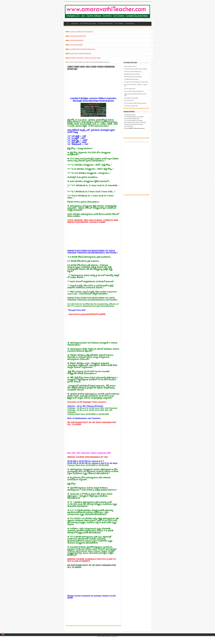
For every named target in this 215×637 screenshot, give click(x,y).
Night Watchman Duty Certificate (132, 74)
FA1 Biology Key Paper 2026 (131, 98)
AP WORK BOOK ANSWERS (75, 40)
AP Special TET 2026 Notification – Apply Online (136, 82)
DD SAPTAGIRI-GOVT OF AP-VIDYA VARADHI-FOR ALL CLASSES (91, 423)
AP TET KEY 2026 (128, 100)
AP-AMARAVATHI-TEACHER (68, 23)
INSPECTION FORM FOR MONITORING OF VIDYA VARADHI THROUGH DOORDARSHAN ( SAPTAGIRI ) (92, 252)
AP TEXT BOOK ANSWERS (75, 44)
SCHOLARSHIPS (129, 23)
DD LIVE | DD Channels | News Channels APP (89, 453)
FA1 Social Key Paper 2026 (131, 105)
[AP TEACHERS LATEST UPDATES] (107, 11)
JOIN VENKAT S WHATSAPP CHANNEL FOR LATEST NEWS (84, 58)
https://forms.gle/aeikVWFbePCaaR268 (87, 314)
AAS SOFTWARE (128, 126)
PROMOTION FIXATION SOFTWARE (133, 124)
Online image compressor (130, 66)
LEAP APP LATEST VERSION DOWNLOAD (79, 53)
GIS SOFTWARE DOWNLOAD (131, 118)
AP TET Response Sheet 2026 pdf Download (135, 103)
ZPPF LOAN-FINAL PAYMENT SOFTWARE (135, 122)
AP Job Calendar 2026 (129, 88)
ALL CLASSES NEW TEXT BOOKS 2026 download (81, 49)
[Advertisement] (93, 83)
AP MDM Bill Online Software (131, 79)
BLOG (72, 62)
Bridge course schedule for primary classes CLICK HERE (91, 597)
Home (68, 62)
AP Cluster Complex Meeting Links (132, 71)
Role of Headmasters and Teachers (84, 418)
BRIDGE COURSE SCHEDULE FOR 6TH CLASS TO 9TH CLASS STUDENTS (91, 560)
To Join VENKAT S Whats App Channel (134, 128)
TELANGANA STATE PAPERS (105, 23)
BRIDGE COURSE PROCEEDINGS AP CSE (87, 457)
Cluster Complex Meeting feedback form (134, 91)
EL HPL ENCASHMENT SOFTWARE (133, 120)
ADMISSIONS (74, 23)
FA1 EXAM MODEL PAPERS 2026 (77, 36)
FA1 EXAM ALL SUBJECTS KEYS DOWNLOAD (80, 31)
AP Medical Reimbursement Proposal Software (135, 69)
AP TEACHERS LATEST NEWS (88, 23)
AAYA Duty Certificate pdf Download (133, 76)
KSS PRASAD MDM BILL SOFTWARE (133, 116)
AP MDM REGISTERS (129, 114)
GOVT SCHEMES (119, 23)
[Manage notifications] (3, 634)
